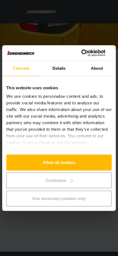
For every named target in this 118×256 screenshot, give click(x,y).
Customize (56, 180)
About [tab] (97, 68)
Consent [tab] (21, 68)
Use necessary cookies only (59, 198)
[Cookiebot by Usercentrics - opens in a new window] (88, 53)
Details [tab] (59, 68)
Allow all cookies (59, 162)
